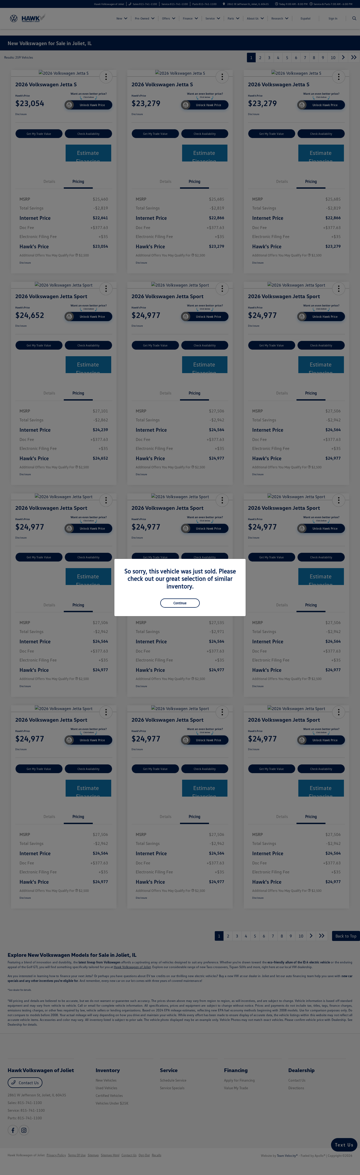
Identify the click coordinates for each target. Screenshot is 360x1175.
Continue (180, 603)
